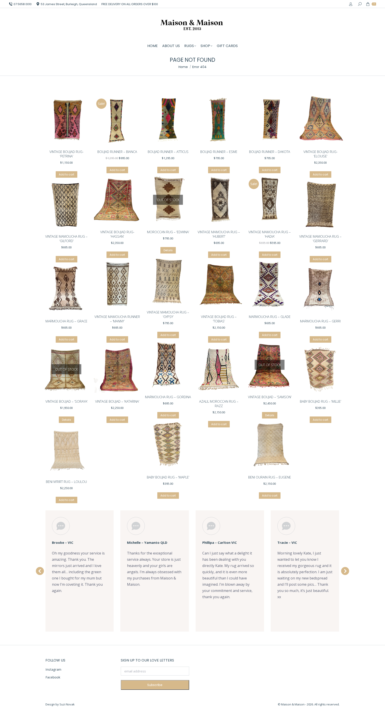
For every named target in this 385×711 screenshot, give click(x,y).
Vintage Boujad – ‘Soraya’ (66, 401)
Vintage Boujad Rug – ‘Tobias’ (219, 318)
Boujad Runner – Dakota (269, 151)
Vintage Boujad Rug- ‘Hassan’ (117, 234)
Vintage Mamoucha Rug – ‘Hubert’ (219, 234)
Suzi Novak (67, 704)
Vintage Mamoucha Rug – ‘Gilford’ (66, 238)
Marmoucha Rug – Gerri (320, 321)
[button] (40, 571)
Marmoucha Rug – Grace (66, 321)
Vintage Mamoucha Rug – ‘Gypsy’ (168, 314)
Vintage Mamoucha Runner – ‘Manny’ (117, 318)
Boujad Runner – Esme (218, 151)
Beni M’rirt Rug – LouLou (66, 481)
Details (168, 250)
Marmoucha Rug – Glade (270, 316)
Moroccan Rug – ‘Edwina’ (168, 232)
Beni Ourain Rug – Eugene (269, 477)
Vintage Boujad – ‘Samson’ (269, 397)
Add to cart (66, 174)
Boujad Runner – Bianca (117, 151)
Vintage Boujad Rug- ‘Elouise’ (320, 153)
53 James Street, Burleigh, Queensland (69, 4)
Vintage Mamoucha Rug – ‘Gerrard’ (320, 238)
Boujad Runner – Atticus (168, 151)
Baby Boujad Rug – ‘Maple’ (168, 477)
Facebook (52, 677)
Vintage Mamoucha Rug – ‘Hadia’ (269, 234)
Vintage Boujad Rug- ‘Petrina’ (66, 153)
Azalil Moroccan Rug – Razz (218, 403)
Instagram (53, 669)
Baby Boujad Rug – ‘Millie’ (320, 401)
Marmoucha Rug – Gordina (168, 397)
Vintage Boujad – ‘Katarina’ (117, 401)
